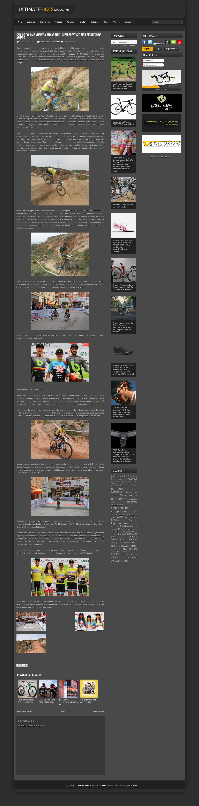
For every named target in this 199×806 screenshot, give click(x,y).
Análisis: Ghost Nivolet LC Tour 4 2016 (123, 206)
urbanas (115, 557)
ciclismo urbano (118, 502)
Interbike (114, 532)
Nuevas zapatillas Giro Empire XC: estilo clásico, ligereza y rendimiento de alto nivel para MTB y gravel (123, 369)
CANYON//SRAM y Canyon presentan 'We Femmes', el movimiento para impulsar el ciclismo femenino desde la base (123, 164)
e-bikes (130, 514)
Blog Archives (171, 49)
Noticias (115, 546)
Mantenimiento (117, 539)
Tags (158, 49)
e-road (127, 517)
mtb (134, 542)
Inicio (63, 711)
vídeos (132, 557)
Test (130, 551)
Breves (134, 486)
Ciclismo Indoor (131, 499)
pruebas (133, 549)
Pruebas (58, 22)
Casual (134, 489)
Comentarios (150, 65)
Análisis (70, 22)
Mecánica (133, 539)
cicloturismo (117, 504)
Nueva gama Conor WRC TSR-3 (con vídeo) (123, 123)
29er (129, 476)
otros (133, 545)
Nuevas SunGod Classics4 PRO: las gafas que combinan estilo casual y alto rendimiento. (122, 412)
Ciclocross (45, 22)
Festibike (133, 526)
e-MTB (120, 517)
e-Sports (134, 517)
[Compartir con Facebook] (26, 665)
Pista (113, 549)
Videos (116, 22)
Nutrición (125, 546)
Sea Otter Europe (119, 551)
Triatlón (82, 22)
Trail (135, 551)
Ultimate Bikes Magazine (87, 785)
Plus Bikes (122, 549)
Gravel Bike (124, 529)
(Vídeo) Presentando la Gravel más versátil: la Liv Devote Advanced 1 (123, 287)
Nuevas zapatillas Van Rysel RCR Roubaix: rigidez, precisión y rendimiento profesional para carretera (122, 245)
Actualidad (115, 481)
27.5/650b (121, 476)
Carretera (31, 22)
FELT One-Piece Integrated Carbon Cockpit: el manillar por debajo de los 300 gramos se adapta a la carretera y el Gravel (123, 455)
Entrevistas (133, 520)
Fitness (114, 529)
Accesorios (131, 479)
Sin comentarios (70, 42)
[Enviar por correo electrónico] (17, 665)
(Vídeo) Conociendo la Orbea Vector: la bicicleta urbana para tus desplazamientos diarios (123, 327)
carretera (117, 488)
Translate (131, 46)
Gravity (135, 529)
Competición (44, 42)
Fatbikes (124, 526)
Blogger (171, 157)
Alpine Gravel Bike (129, 484)
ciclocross (132, 502)
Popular (147, 49)
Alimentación (127, 481)
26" (113, 476)
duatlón (122, 515)
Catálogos (129, 22)
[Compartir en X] (23, 665)
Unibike (134, 554)
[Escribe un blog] (20, 665)
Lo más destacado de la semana (124, 535)
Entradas (149, 61)
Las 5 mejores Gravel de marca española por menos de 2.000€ (123, 86)
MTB (20, 22)
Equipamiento (120, 523)
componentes (120, 511)
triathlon (115, 554)
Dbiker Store (161, 89)
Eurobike (115, 526)
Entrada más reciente (24, 711)
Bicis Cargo (124, 486)
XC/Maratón (55, 42)
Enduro (115, 520)
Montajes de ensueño (121, 542)
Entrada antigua (98, 711)
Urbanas (94, 22)
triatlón (125, 554)
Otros (105, 22)
